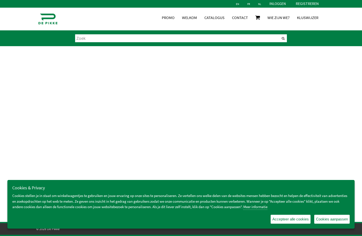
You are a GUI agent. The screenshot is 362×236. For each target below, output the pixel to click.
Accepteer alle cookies (290, 219)
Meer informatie (255, 206)
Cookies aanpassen (332, 219)
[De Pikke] (48, 19)
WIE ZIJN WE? (278, 17)
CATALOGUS (214, 17)
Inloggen (277, 3)
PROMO (168, 17)
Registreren (307, 3)
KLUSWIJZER (307, 17)
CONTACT (240, 17)
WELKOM (189, 17)
